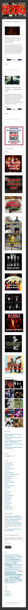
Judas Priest (7, 567)
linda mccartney (19, 567)
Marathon (7, 569)
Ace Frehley (11, 556)
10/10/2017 (7, 119)
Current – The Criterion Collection (11, 474)
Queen (10, 575)
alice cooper (15, 556)
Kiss (11, 567)
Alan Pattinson (8, 516)
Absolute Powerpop (8, 462)
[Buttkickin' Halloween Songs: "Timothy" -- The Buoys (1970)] (9, 394)
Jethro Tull (14, 566)
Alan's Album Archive (9, 464)
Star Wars (10, 579)
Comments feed (8, 593)
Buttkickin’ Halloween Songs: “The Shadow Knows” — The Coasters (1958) (13, 441)
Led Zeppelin (15, 567)
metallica (12, 569)
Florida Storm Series (14, 560)
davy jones (16, 557)
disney (20, 557)
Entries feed (7, 591)
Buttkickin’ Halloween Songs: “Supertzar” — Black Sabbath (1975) (13, 89)
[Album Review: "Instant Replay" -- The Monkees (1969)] (9, 413)
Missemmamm (8, 491)
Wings (13, 582)
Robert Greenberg (8, 497)
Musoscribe (7, 493)
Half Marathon (11, 563)
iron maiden (20, 564)
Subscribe (8, 547)
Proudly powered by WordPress (11, 602)
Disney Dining (7, 559)
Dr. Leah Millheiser (8, 478)
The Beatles (16, 579)
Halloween (15, 564)
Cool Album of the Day (9, 472)
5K (5, 554)
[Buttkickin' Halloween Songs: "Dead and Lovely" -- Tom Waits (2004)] (9, 403)
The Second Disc (8, 503)
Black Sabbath (11, 557)
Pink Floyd (7, 575)
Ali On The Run (8, 466)
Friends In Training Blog (9, 482)
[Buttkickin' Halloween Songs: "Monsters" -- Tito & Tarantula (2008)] (18, 413)
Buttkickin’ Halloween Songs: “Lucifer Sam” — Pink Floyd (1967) (13, 516)
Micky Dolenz (17, 570)
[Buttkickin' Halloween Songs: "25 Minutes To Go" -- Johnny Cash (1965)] (9, 384)
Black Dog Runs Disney (9, 468)
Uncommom (7, 504)
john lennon (19, 566)
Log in (6, 589)
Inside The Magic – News (10, 485)
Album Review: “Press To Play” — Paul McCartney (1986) (13, 529)
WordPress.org (8, 595)
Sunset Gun (7, 501)
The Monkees (12, 581)
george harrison (10, 562)
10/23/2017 (7, 69)
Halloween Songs (13, 69)
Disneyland (14, 559)
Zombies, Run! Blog (9, 508)
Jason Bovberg (8, 487)
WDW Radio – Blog (8, 506)
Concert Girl (7, 470)
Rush (6, 579)
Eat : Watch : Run (8, 480)
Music (18, 69)
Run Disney (15, 577)
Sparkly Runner (8, 499)
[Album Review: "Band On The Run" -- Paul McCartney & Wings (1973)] (18, 394)
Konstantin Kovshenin (14, 603)
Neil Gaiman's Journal (9, 495)
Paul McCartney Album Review (13, 573)
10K (7, 554)
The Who (17, 581)
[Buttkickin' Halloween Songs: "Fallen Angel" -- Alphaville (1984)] (18, 423)
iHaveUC (6, 483)
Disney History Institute (9, 476)
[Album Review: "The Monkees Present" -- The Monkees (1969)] (9, 423)
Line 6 (6, 489)
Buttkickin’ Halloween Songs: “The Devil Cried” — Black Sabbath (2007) (13, 40)
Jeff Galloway (8, 566)
